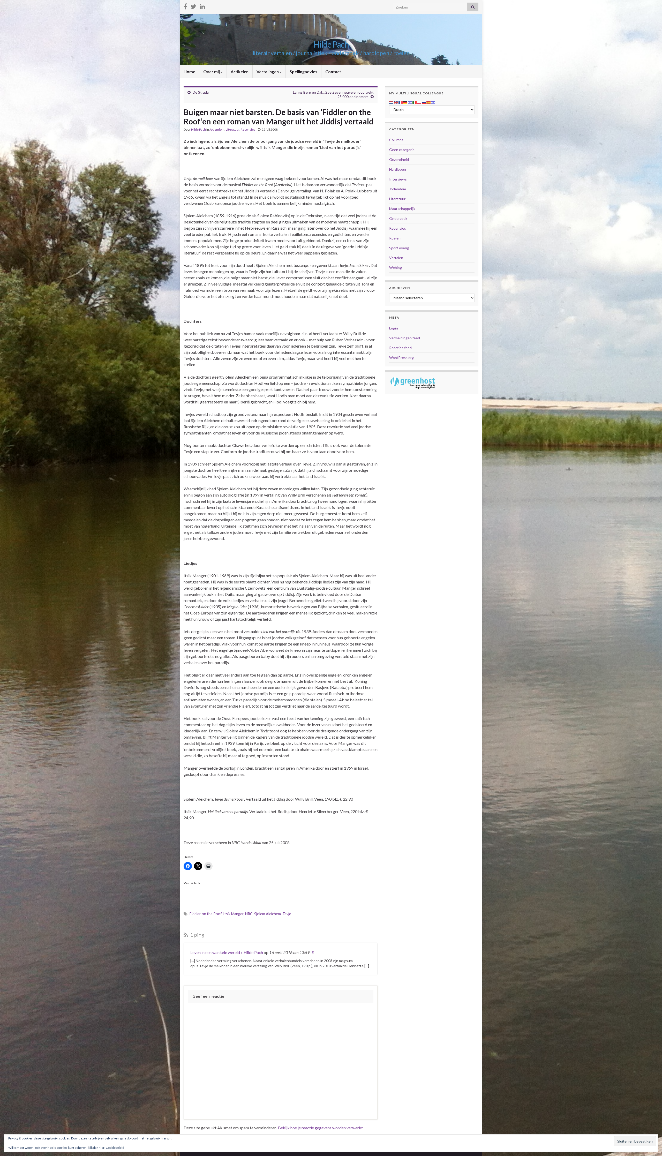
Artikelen (240, 71)
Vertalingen (268, 71)
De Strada (201, 92)
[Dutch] (391, 102)
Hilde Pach (331, 44)
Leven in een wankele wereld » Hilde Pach (226, 952)
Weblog (395, 267)
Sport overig (399, 248)
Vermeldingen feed (404, 338)
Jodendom (216, 129)
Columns (396, 140)
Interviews (398, 179)
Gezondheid (399, 159)
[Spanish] (428, 102)
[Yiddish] (433, 102)
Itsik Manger (233, 914)
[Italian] (414, 102)
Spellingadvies (303, 71)
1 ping (196, 935)
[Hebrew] (410, 102)
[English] (396, 102)
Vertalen (396, 258)
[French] (400, 102)
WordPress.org (401, 357)
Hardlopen (397, 169)
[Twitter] (193, 5)
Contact (333, 71)
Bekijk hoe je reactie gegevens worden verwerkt (320, 1127)
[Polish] (419, 102)
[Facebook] (185, 5)
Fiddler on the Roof (206, 914)
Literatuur (232, 129)
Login (393, 328)
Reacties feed (400, 348)
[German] (405, 102)
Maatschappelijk (402, 208)
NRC (249, 914)
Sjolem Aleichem (267, 914)
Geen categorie (402, 149)
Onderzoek (398, 218)
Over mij (212, 71)
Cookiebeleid (115, 1148)
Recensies (248, 129)
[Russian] (424, 102)
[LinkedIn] (202, 5)
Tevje (286, 914)
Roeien (395, 238)
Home (189, 71)
